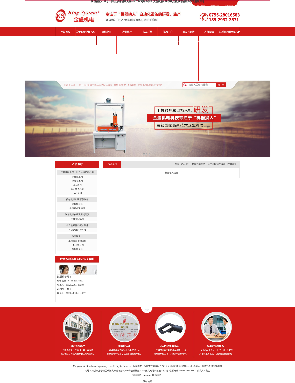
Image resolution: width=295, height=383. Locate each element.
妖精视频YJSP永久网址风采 (86, 78)
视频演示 (188, 49)
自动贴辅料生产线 (77, 230)
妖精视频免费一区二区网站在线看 (95, 84)
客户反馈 (188, 76)
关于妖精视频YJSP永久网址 (86, 33)
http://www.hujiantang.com (99, 366)
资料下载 (188, 67)
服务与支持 (188, 31)
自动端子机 (77, 236)
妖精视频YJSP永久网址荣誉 (86, 69)
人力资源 (209, 31)
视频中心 (168, 31)
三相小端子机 (77, 245)
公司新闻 (106, 40)
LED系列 (77, 185)
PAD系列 (77, 193)
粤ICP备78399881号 (212, 366)
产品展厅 (127, 31)
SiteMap (147, 375)
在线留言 (228, 6)
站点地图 (136, 375)
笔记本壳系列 (77, 189)
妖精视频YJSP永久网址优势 (86, 51)
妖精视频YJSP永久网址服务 (188, 42)
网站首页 (65, 31)
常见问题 (188, 58)
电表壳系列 (77, 181)
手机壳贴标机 (77, 219)
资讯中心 (106, 31)
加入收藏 (200, 6)
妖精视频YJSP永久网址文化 (86, 60)
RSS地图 (156, 375)
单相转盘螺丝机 (77, 208)
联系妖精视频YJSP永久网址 (229, 33)
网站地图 (147, 381)
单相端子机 (77, 249)
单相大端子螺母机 (77, 241)
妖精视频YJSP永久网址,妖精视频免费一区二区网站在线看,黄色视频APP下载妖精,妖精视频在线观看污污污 (147, 1)
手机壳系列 (77, 176)
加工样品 (147, 31)
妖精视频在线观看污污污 (150, 84)
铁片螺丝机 (77, 204)
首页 (177, 164)
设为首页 (214, 6)
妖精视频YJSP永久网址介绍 (86, 42)
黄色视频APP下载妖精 (125, 84)
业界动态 (106, 49)
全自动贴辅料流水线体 (77, 225)
